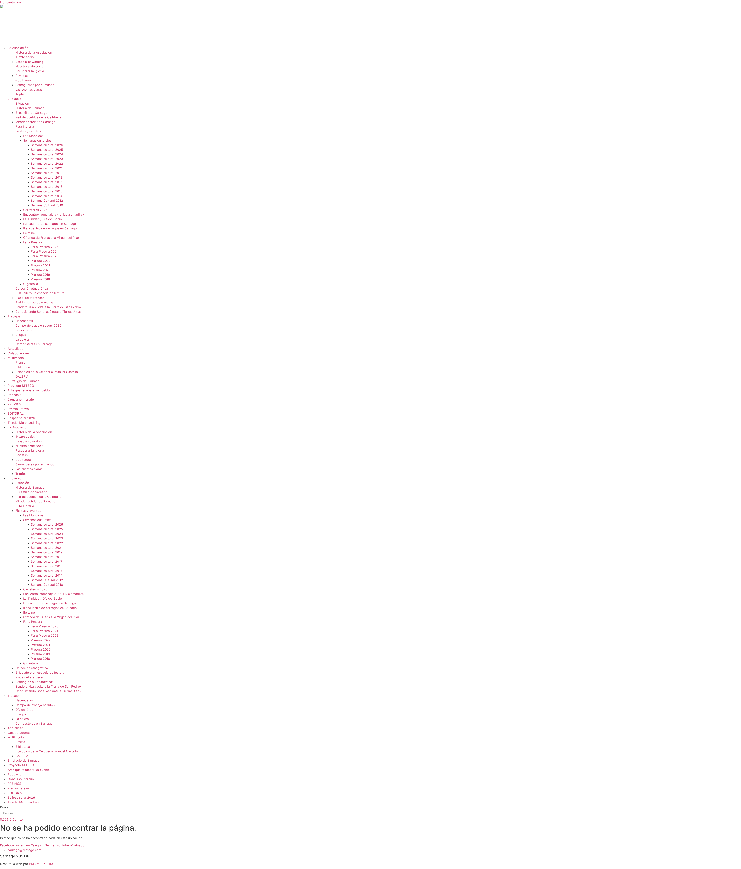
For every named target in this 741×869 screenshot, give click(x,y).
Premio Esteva (18, 409)
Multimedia (16, 358)
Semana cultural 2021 (46, 168)
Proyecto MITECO (21, 386)
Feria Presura (32, 242)
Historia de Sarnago (30, 108)
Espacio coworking (29, 62)
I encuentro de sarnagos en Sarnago (49, 224)
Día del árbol (24, 330)
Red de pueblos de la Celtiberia (38, 117)
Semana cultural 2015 (46, 191)
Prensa (20, 362)
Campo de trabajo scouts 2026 (38, 325)
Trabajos (14, 316)
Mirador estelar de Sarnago (35, 122)
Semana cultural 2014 (46, 196)
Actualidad (15, 349)
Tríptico (21, 94)
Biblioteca (22, 367)
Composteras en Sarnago (34, 344)
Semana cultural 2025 (47, 150)
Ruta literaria (24, 126)
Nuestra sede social (29, 66)
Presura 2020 (41, 270)
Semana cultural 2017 (46, 182)
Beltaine (29, 233)
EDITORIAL (16, 413)
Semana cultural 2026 (47, 145)
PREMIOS (14, 404)
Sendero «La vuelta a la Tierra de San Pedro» (48, 307)
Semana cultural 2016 (46, 187)
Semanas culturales (37, 140)
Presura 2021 (40, 265)
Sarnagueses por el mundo (34, 85)
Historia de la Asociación (33, 52)
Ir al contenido (10, 2)
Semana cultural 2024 (47, 154)
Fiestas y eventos (28, 131)
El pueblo (14, 99)
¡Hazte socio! (25, 57)
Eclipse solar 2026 (21, 418)
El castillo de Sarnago (31, 113)
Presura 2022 (41, 261)
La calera (22, 339)
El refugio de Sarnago (24, 381)
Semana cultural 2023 (47, 159)
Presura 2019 (40, 274)
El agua (20, 335)
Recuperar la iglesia (29, 71)
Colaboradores (19, 353)
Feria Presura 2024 (44, 251)
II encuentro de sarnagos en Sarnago (50, 228)
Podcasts (14, 395)
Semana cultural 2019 (46, 173)
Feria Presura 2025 (44, 247)
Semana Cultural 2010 (47, 205)
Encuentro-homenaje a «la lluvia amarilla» (53, 214)
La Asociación (18, 48)
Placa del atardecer (29, 298)
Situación (22, 103)
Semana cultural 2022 (47, 163)
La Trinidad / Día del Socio (42, 219)
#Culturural (23, 80)
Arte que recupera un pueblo (29, 390)
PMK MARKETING (42, 864)
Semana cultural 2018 (46, 177)
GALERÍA (21, 376)
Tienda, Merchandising (24, 423)
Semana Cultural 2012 (47, 200)
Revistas (21, 76)
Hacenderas (24, 321)
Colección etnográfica (31, 288)
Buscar (5, 807)
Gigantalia (30, 284)
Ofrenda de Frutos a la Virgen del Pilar (51, 237)
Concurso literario (21, 399)
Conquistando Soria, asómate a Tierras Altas (48, 312)
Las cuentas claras (28, 89)
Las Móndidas (33, 136)
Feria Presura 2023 (44, 256)
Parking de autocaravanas (34, 302)
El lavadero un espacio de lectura (39, 293)
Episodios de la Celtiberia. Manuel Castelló (46, 372)
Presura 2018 (40, 279)
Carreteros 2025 (35, 210)
